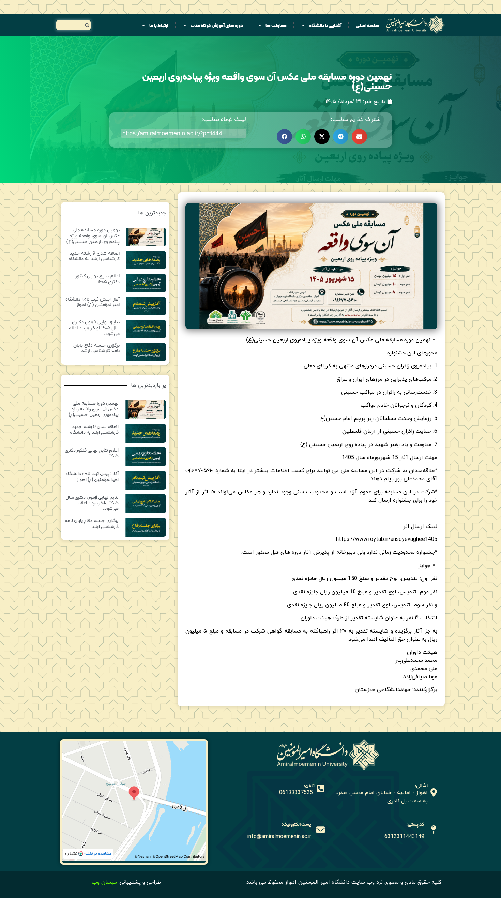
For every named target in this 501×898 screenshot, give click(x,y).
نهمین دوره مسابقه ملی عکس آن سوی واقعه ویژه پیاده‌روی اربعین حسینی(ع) (93, 236)
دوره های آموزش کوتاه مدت (217, 25)
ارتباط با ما (158, 25)
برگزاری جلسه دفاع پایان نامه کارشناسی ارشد (96, 348)
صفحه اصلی (368, 25)
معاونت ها (276, 25)
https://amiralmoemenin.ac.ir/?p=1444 (172, 133)
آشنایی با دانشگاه (325, 25)
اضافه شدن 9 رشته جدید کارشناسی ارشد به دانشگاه (94, 256)
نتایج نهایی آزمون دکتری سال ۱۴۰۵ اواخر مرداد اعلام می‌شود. (94, 328)
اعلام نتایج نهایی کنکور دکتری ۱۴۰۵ (97, 279)
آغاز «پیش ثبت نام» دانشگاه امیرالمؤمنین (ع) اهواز (92, 302)
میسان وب (104, 882)
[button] (359, 136)
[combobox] (73, 25)
